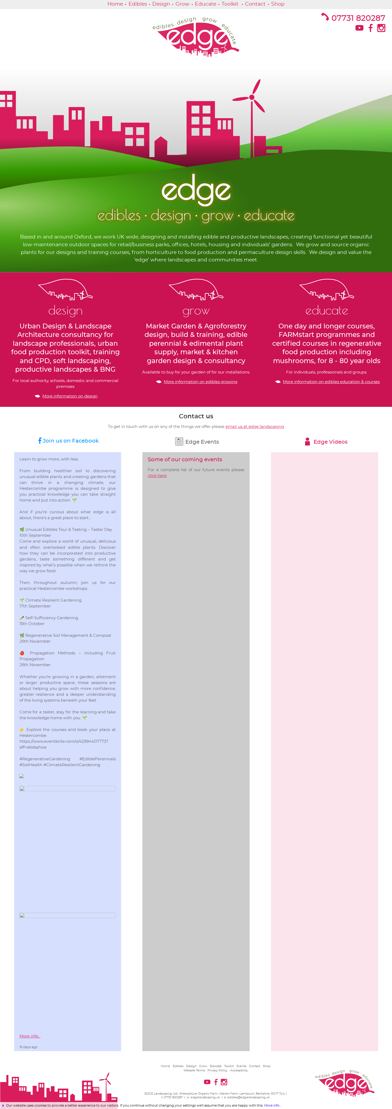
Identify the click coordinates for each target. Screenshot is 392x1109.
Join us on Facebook (71, 441)
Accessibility (239, 1070)
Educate (205, 4)
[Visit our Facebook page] (370, 30)
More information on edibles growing (200, 382)
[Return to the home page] (196, 38)
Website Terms (194, 1070)
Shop (278, 4)
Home (115, 4)
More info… (273, 1105)
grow (196, 309)
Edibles (138, 4)
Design (161, 4)
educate (326, 309)
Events (241, 1066)
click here (157, 476)
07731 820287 (358, 18)
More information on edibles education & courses (331, 382)
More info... (30, 1036)
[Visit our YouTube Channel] (359, 30)
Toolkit (230, 4)
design (65, 309)
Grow (182, 4)
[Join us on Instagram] (381, 30)
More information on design (70, 396)
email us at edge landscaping (255, 427)
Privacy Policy (217, 1070)
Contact (255, 4)
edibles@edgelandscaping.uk (248, 1097)
